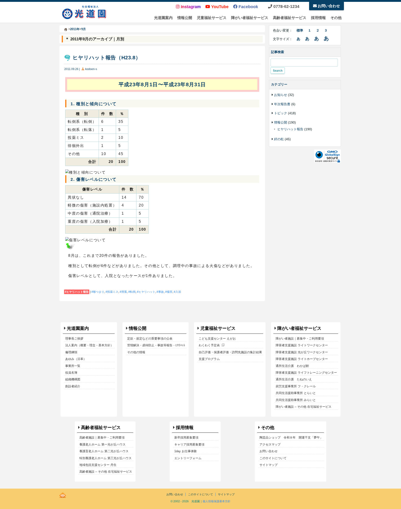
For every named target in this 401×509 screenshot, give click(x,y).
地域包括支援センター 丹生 (97, 465)
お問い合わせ (328, 6)
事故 (161, 291)
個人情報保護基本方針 (216, 501)
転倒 (133, 291)
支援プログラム (209, 359)
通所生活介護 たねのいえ (294, 379)
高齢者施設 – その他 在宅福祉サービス (105, 471)
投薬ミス (112, 291)
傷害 (169, 291)
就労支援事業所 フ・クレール (296, 386)
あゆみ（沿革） (75, 359)
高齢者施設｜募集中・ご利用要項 (102, 437)
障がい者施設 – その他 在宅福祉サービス (303, 406)
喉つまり (98, 291)
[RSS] (62, 494)
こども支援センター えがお (217, 338)
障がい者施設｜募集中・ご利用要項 (300, 338)
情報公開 (184, 18)
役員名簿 (71, 372)
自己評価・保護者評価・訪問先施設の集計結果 (230, 352)
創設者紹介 (72, 386)
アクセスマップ (270, 444)
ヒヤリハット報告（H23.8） (107, 57)
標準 (300, 30)
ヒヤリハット (147, 291)
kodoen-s (91, 69)
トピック (280, 113)
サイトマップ (268, 465)
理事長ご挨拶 (74, 338)
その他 (336, 18)
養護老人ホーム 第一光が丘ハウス (102, 444)
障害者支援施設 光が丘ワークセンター (302, 352)
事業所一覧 (72, 366)
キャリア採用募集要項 (189, 444)
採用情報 (318, 18)
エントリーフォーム (187, 458)
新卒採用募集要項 (186, 437)
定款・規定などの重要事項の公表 (149, 338)
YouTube (219, 6)
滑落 (124, 291)
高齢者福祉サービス (289, 18)
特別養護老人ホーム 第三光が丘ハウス (105, 458)
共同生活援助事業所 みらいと (296, 400)
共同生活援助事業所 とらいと (296, 393)
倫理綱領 (71, 352)
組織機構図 (72, 379)
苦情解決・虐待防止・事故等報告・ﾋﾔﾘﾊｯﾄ (156, 345)
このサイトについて (273, 458)
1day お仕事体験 (185, 451)
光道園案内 (163, 18)
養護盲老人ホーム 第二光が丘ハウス (104, 451)
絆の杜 (279, 139)
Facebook (247, 6)
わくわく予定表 (209, 345)
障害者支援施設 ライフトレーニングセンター (306, 372)
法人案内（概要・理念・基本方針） (89, 345)
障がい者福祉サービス (249, 18)
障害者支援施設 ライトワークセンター (302, 345)
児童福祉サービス (211, 18)
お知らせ (280, 95)
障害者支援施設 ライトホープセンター (302, 359)
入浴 (178, 291)
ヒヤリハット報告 (77, 291)
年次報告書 (282, 104)
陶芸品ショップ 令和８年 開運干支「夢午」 (291, 437)
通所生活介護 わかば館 (292, 366)
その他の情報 (136, 352)
